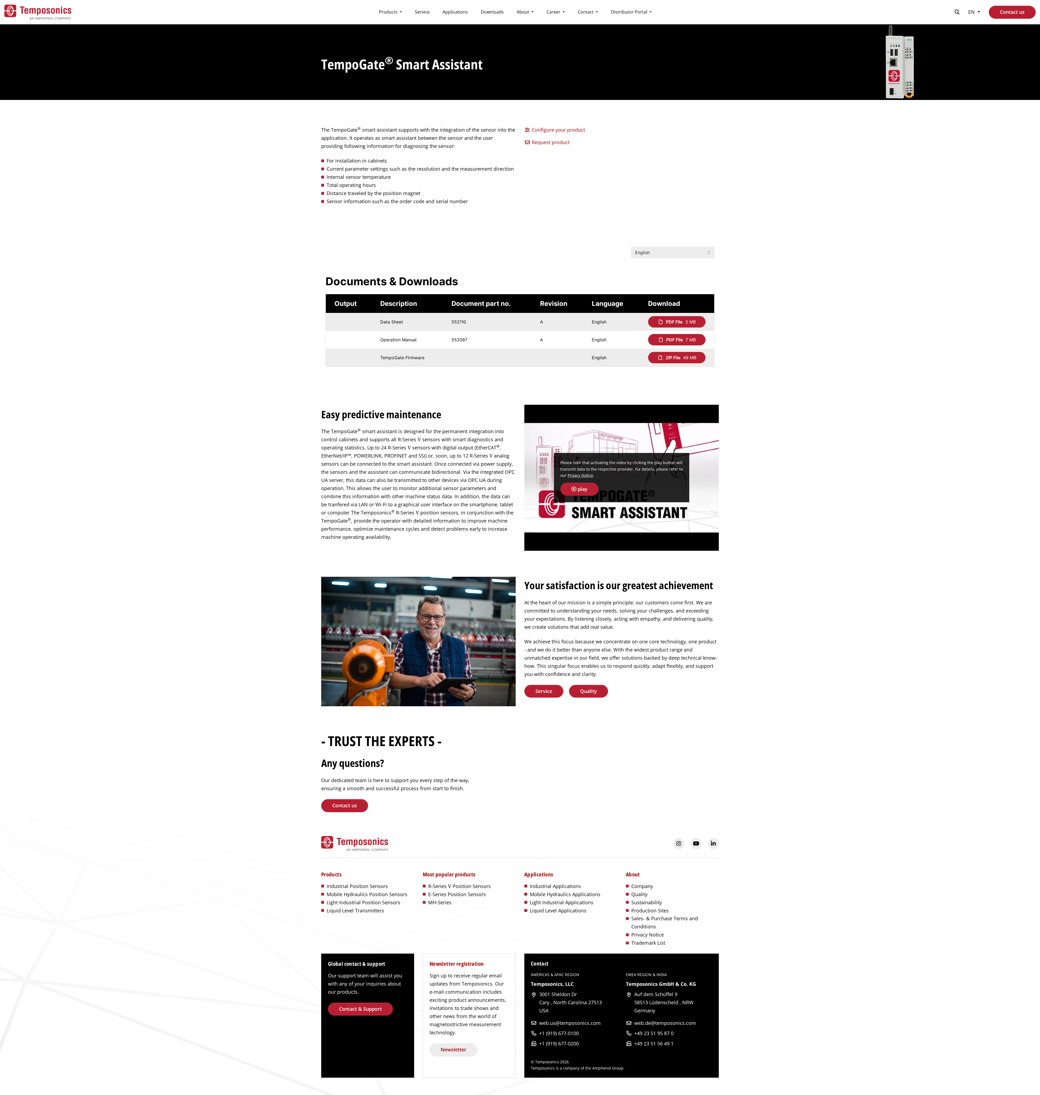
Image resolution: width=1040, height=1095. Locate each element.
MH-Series (439, 902)
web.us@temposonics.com (570, 1023)
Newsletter (453, 1049)
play (581, 489)
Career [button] (554, 12)
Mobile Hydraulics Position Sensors (367, 894)
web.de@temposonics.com (665, 1023)
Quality (588, 691)
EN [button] (972, 12)
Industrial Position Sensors (357, 886)
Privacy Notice (580, 475)
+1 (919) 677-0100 (559, 1033)
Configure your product (558, 130)
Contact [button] (586, 12)
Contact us (1012, 12)
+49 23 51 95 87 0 (654, 1033)
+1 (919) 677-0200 (559, 1043)
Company (642, 886)
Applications (455, 12)
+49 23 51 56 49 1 (654, 1043)
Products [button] (389, 12)
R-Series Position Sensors (459, 886)
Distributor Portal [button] (629, 12)
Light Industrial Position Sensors (363, 902)
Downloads (492, 12)
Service (422, 12)
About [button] (523, 12)
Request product (550, 142)
